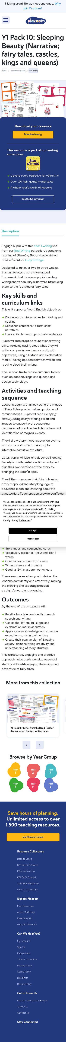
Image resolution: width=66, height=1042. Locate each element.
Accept (33, 530)
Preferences (33, 539)
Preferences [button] (24, 520)
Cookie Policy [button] (13, 516)
